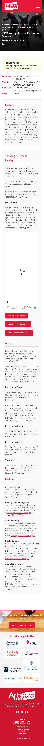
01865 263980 (17, 515)
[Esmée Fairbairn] (31, 643)
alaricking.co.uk (24, 738)
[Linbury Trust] (31, 678)
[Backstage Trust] (12, 678)
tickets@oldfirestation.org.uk (19, 512)
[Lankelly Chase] (12, 653)
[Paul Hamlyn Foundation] (12, 669)
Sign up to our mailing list (22, 625)
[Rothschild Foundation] (31, 665)
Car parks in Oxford (16, 315)
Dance (5, 44)
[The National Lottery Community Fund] (31, 653)
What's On (9, 68)
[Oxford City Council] (12, 643)
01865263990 (22, 721)
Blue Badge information (18, 324)
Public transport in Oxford (19, 333)
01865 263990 (19, 556)
